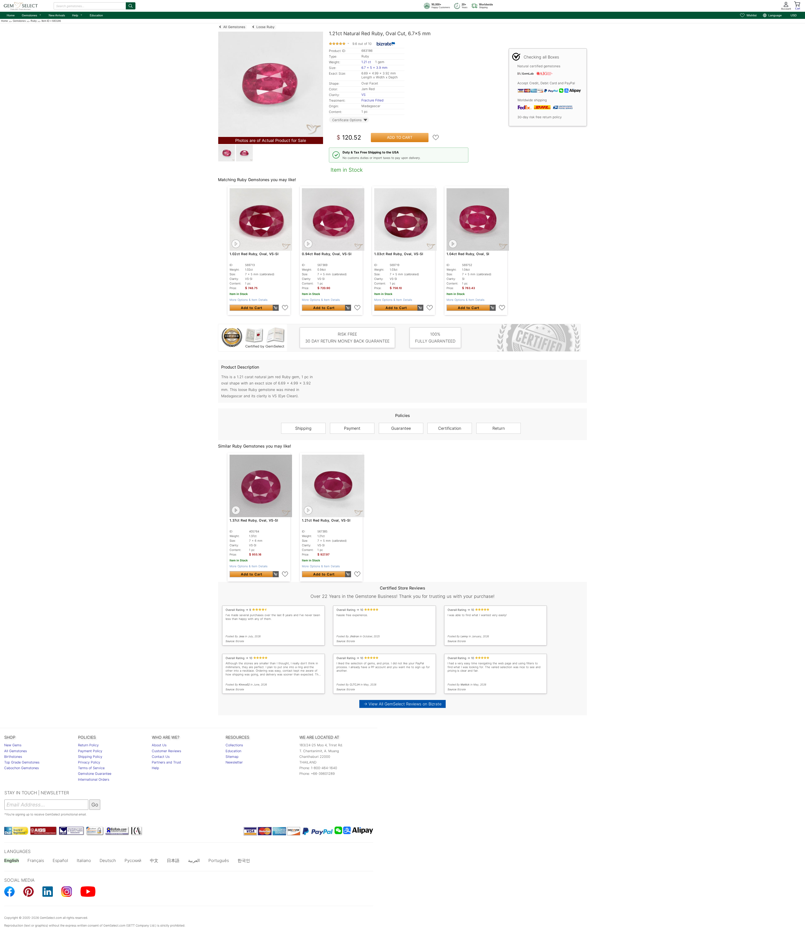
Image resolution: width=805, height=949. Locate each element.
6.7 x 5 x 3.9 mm (374, 68)
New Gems (12, 745)
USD (794, 15)
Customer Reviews (166, 751)
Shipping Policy (90, 756)
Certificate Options (347, 120)
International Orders (93, 779)
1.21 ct (366, 62)
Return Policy (88, 745)
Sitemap (232, 756)
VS (363, 95)
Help (77, 15)
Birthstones (13, 756)
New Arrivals (57, 15)
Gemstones (32, 15)
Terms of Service (91, 768)
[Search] (130, 5)
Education (96, 15)
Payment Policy (90, 751)
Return (498, 428)
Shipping (303, 428)
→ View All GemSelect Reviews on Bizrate (402, 703)
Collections (234, 745)
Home (11, 15)
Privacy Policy (89, 762)
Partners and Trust (166, 762)
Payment (352, 428)
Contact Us (161, 756)
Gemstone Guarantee (94, 773)
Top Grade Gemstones (21, 762)
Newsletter (234, 762)
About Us (159, 745)
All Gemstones (15, 751)
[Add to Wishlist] (436, 137)
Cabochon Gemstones (21, 768)
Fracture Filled (372, 100)
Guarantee (401, 428)
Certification (449, 428)
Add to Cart (400, 137)
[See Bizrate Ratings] (386, 44)
